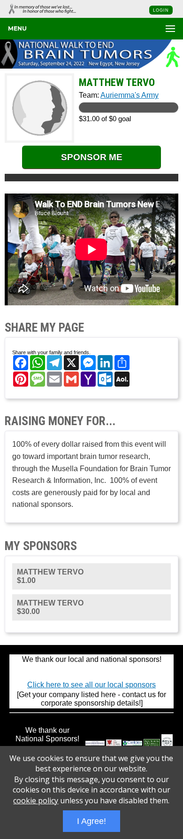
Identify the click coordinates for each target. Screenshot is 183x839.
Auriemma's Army (129, 95)
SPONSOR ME (91, 157)
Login (161, 10)
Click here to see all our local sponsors (91, 685)
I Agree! (91, 821)
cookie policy (35, 800)
